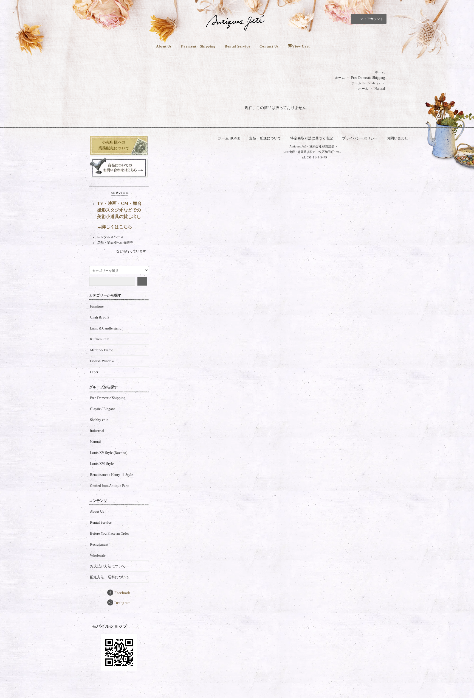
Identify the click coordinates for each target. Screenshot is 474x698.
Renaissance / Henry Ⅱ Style (111, 475)
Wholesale (98, 555)
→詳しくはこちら (114, 226)
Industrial (97, 431)
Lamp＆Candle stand (106, 328)
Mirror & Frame (101, 350)
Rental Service (237, 46)
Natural (379, 89)
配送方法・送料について (109, 577)
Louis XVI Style (102, 464)
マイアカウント (371, 19)
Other (94, 372)
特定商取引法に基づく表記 (311, 138)
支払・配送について (265, 138)
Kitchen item (99, 339)
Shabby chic (376, 83)
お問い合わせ (397, 138)
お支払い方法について (108, 566)
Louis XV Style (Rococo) (108, 453)
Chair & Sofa (99, 317)
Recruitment (99, 544)
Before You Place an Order (109, 533)
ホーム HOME (229, 138)
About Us (164, 46)
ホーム (380, 72)
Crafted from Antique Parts (109, 486)
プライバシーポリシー (360, 138)
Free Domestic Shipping (368, 78)
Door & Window (102, 361)
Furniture (97, 306)
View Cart (301, 46)
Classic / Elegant (102, 409)
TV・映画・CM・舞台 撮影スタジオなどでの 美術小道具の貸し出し (119, 210)
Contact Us (268, 46)
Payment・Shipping (198, 46)
